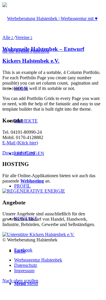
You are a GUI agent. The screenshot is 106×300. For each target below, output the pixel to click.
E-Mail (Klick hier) (20, 142)
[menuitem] (59, 260)
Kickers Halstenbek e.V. (30, 61)
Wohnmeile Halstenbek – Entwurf (43, 49)
